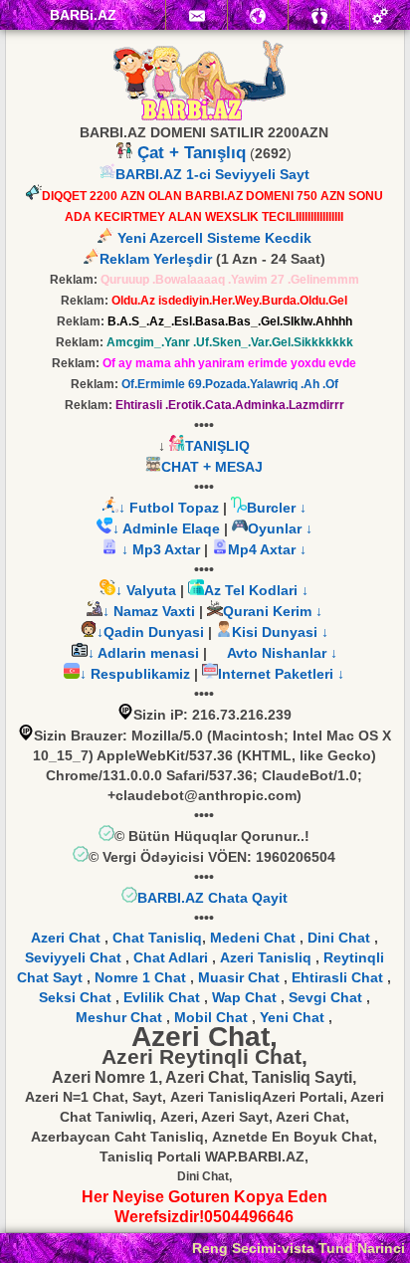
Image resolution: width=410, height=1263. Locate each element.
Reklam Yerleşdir (156, 259)
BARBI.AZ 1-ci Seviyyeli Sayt (212, 174)
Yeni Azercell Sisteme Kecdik (212, 238)
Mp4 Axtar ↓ (267, 549)
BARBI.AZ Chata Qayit (212, 898)
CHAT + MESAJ (212, 467)
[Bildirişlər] (258, 15)
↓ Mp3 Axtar (158, 549)
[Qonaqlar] (318, 15)
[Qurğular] (380, 15)
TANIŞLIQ (217, 446)
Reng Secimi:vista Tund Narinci (298, 1248)
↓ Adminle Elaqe (168, 528)
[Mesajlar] (196, 15)
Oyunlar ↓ (280, 528)
